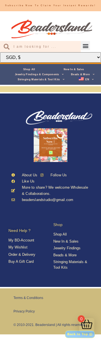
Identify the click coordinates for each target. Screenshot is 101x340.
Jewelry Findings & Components (37, 74)
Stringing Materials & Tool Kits (39, 79)
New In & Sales (74, 69)
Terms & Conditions (28, 298)
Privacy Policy (24, 311)
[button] (85, 45)
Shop (58, 224)
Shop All (29, 69)
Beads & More (80, 74)
